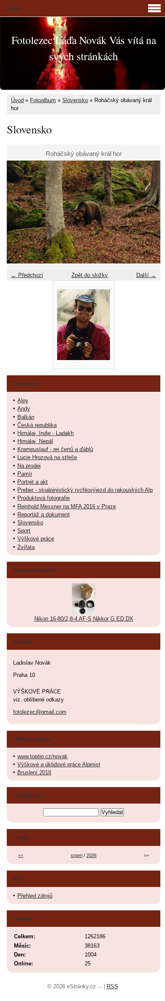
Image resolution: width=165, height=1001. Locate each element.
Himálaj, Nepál (35, 441)
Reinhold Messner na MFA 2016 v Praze (66, 506)
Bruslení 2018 (34, 772)
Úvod (17, 100)
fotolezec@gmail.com (39, 712)
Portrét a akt (32, 482)
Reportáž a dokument (43, 514)
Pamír (24, 474)
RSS (112, 986)
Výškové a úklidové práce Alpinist (58, 764)
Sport (23, 530)
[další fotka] (146, 212)
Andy (23, 408)
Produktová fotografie (43, 498)
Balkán (25, 417)
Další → (146, 275)
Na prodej (29, 466)
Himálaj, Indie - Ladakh (45, 433)
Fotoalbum (43, 100)
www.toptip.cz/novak (42, 756)
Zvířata (26, 547)
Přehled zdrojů (34, 896)
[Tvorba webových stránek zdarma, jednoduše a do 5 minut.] (101, 987)
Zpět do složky (90, 275)
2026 (91, 855)
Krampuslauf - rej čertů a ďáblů (55, 449)
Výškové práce (35, 538)
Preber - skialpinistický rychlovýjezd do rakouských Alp (85, 490)
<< (20, 855)
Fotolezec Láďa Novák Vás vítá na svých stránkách (83, 48)
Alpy (22, 400)
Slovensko (75, 100)
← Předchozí (27, 275)
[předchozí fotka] (20, 212)
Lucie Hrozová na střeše (47, 457)
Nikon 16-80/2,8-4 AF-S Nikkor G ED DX (83, 619)
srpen (76, 855)
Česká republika (37, 425)
